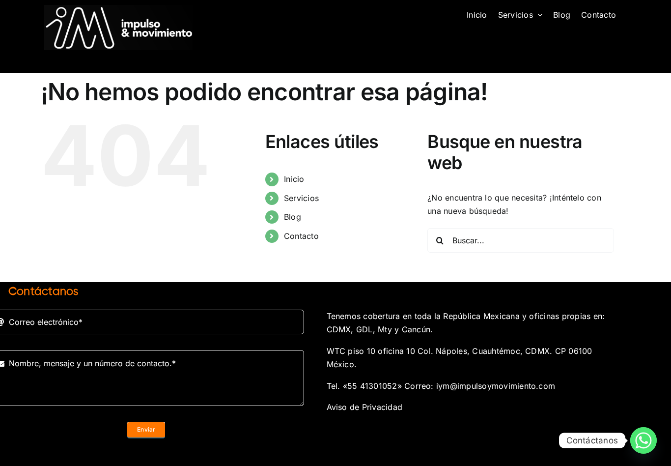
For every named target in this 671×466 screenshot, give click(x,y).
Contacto (301, 236)
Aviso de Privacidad (365, 407)
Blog (292, 217)
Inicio (294, 179)
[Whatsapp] (643, 440)
